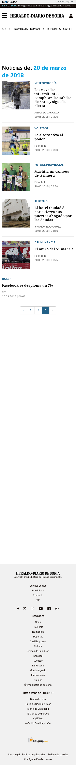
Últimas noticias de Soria (38, 685)
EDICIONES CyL (63, 2)
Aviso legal (14, 754)
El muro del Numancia (54, 249)
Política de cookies (58, 754)
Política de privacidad (34, 754)
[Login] (71, 16)
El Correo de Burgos (38, 713)
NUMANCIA (37, 29)
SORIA (6, 29)
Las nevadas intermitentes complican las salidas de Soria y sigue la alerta (53, 98)
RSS (38, 600)
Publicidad (38, 590)
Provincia (38, 627)
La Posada (38, 665)
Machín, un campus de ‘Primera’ (51, 173)
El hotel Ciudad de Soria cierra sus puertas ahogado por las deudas (53, 214)
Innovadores (38, 675)
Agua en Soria (54, 5)
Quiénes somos (38, 585)
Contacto (38, 595)
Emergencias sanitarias (31, 5)
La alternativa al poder (48, 137)
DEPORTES (54, 29)
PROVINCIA (20, 29)
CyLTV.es (38, 718)
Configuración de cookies (38, 759)
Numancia (38, 631)
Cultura (38, 646)
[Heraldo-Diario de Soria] (37, 16)
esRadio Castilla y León (38, 723)
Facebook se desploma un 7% (27, 285)
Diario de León (38, 699)
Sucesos (38, 660)
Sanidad (38, 656)
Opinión (38, 680)
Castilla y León (38, 641)
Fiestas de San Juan (38, 651)
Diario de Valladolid (38, 708)
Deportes (38, 636)
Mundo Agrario (38, 670)
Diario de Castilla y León (38, 704)
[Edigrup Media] (38, 740)
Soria (38, 622)
